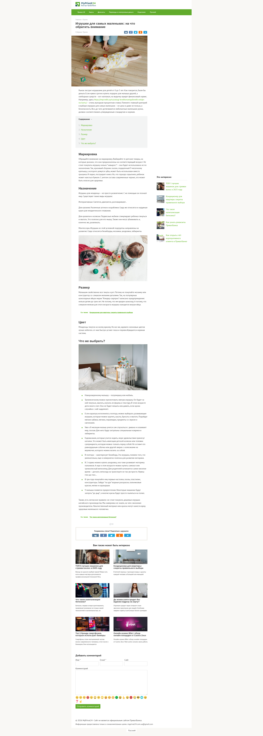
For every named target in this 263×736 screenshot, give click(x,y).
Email (103, 660)
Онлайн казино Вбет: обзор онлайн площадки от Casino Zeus (130, 634)
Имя (78, 660)
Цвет (83, 138)
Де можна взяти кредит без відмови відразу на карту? (127, 600)
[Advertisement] (172, 94)
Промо (85, 32)
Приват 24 (81, 12)
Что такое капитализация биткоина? (88, 600)
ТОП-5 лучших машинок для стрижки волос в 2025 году (89, 567)
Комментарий (82, 668)
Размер (84, 134)
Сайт (126, 660)
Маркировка (86, 125)
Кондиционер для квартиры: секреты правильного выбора (128, 567)
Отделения (141, 12)
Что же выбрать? (88, 143)
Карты (91, 12)
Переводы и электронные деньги (121, 12)
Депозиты (101, 12)
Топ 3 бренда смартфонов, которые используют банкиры (90, 634)
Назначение (86, 129)
